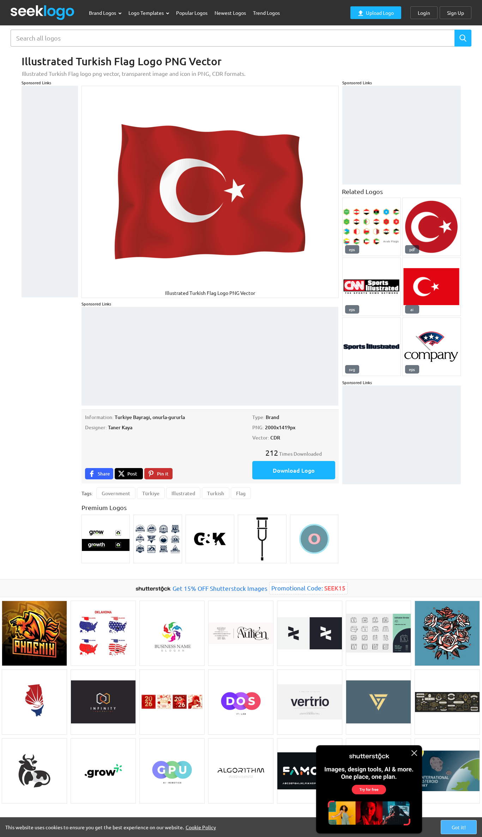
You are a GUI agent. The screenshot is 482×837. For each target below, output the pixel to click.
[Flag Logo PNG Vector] (431, 346)
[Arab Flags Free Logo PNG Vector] (371, 227)
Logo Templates (146, 13)
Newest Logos (230, 13)
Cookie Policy (201, 827)
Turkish (215, 493)
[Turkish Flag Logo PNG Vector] (431, 286)
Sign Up (455, 13)
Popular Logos (191, 13)
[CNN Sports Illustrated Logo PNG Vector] (371, 286)
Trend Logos (266, 13)
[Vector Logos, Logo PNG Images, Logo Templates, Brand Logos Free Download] (43, 12)
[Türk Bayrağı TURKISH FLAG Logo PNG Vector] (431, 227)
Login (424, 13)
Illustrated (183, 493)
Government (116, 493)
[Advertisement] (50, 191)
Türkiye (150, 493)
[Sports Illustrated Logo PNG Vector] (371, 346)
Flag (241, 493)
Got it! (459, 827)
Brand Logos (103, 13)
